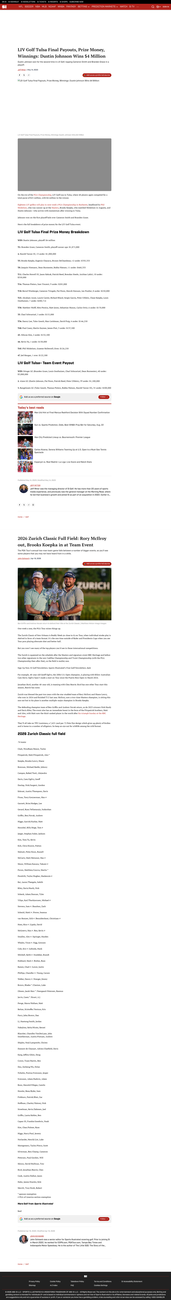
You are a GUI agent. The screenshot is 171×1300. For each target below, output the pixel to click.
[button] (84, 7)
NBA (37, 7)
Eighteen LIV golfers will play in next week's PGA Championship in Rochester (53, 204)
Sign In (166, 7)
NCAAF (52, 7)
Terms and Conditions (102, 1282)
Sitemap (32, 1285)
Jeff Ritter (22, 70)
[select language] (158, 7)
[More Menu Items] (137, 6)
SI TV (131, 7)
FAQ (72, 1285)
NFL (21, 7)
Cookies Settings (100, 1285)
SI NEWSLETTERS (28, 2)
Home (20, 517)
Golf (27, 517)
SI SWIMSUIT (13, 2)
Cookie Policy (55, 1282)
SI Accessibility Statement (132, 1282)
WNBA (61, 7)
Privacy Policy (34, 1282)
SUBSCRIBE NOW (76, 2)
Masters (55, 207)
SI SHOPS (64, 2)
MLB (44, 7)
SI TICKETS (41, 2)
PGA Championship (42, 194)
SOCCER (29, 7)
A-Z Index (53, 1285)
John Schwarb (23, 559)
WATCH (123, 7)
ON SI (4, 2)
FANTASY (71, 7)
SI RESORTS (53, 2)
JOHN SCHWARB (37, 1236)
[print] (33, 505)
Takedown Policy (77, 1282)
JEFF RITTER (35, 486)
